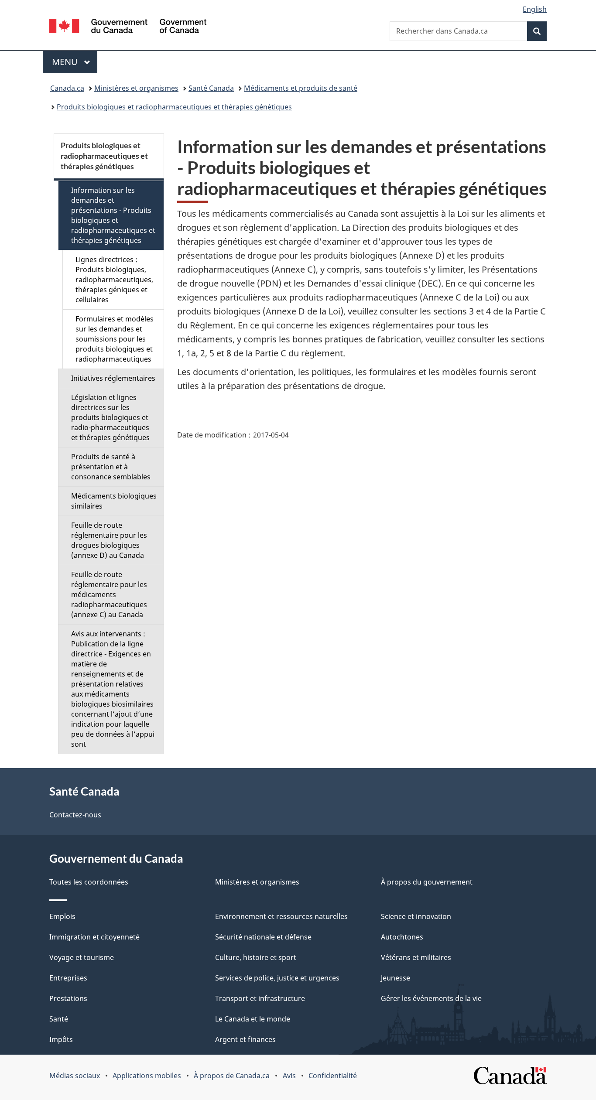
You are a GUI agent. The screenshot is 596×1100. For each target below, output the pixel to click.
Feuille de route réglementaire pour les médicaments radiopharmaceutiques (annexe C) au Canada (109, 594)
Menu (74, 62)
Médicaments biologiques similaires (114, 501)
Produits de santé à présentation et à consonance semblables (111, 467)
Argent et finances (245, 1039)
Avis (289, 1075)
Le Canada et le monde (252, 1019)
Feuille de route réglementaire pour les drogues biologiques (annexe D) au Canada (109, 540)
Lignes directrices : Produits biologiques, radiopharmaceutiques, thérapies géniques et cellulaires (114, 279)
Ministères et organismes (136, 88)
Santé (58, 1019)
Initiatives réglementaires (113, 378)
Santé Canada (211, 88)
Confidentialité (332, 1075)
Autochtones (402, 937)
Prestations (68, 998)
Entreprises (68, 978)
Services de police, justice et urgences (277, 978)
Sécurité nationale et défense (263, 937)
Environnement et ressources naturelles (281, 916)
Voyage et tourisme (81, 957)
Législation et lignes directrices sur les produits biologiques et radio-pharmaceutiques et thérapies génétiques (110, 417)
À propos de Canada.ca (232, 1075)
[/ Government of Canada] (127, 27)
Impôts (61, 1039)
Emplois (62, 916)
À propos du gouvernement (427, 882)
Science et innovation (416, 916)
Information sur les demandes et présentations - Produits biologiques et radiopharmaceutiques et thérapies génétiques (113, 215)
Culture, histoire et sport (255, 957)
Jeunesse (395, 978)
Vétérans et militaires (416, 957)
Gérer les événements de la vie (431, 998)
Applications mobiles (147, 1075)
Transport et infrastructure (260, 998)
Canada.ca (67, 88)
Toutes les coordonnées (88, 882)
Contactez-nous (75, 815)
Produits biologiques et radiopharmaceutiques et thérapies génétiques (174, 107)
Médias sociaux (74, 1075)
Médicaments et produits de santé (300, 88)
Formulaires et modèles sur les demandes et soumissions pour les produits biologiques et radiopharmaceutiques (114, 339)
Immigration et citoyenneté (94, 937)
